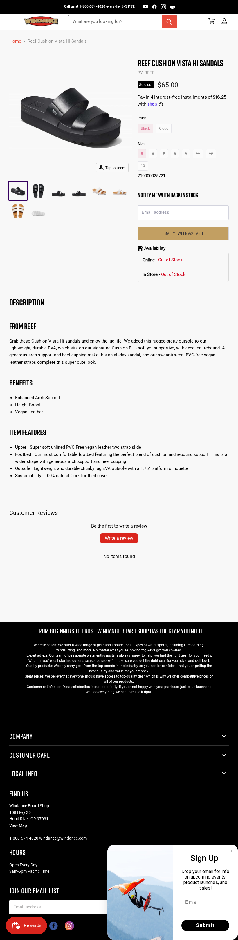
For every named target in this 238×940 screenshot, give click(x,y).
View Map (18, 825)
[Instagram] (163, 6)
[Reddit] (172, 6)
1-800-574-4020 (23, 838)
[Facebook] (154, 6)
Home (15, 41)
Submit (205, 925)
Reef (149, 72)
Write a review (119, 538)
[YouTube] (145, 6)
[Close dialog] (231, 850)
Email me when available (183, 233)
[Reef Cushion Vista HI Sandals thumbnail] (18, 191)
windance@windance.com (63, 838)
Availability (154, 248)
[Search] (169, 21)
